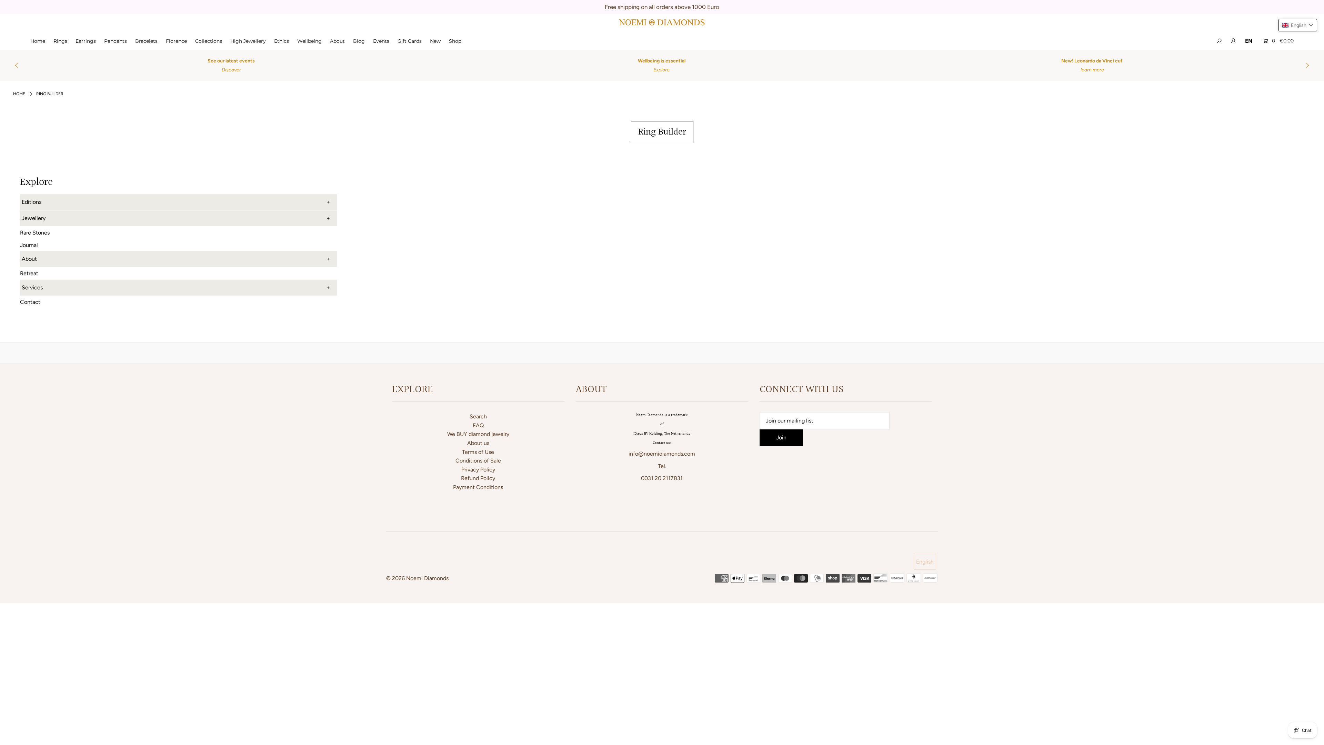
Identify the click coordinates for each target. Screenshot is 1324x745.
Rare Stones (35, 232)
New (435, 41)
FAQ (478, 425)
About (337, 41)
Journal (29, 245)
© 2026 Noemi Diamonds (417, 578)
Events (381, 41)
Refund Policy (478, 478)
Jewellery (34, 218)
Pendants (115, 41)
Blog (359, 41)
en (1248, 41)
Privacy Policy (478, 469)
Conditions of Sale (478, 460)
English (925, 561)
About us (478, 443)
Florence (176, 41)
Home (37, 41)
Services (32, 287)
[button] (1298, 25)
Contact (30, 302)
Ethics (281, 41)
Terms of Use (478, 452)
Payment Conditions (478, 487)
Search (478, 416)
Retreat (29, 273)
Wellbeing (309, 41)
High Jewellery (248, 41)
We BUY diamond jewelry (478, 434)
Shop (455, 41)
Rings (60, 41)
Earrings (86, 41)
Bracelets (146, 41)
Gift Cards (410, 41)
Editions (31, 202)
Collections (208, 41)
